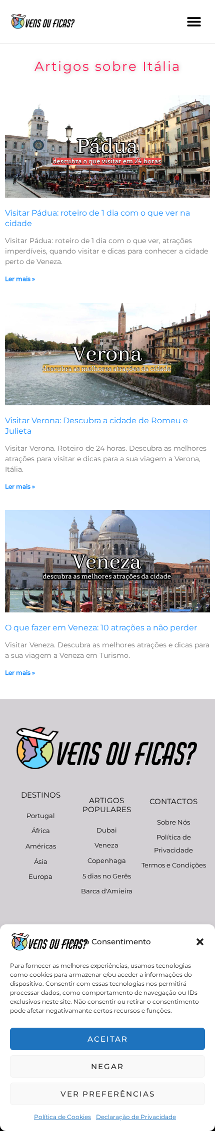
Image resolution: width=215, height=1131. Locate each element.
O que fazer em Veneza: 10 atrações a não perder (101, 627)
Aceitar (108, 1039)
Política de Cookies (62, 1117)
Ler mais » (20, 279)
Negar (107, 1066)
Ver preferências (107, 1094)
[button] (200, 942)
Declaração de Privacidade (136, 1117)
